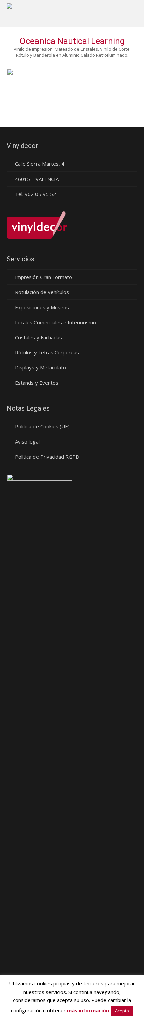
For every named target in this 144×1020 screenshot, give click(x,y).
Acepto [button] (122, 1011)
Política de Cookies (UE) (42, 426)
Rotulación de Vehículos (42, 292)
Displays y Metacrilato (40, 367)
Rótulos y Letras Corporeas (47, 352)
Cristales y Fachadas (38, 337)
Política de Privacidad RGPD (47, 456)
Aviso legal (27, 441)
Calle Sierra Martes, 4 (39, 163)
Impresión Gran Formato (43, 277)
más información (88, 1010)
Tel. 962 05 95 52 (35, 194)
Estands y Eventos (36, 382)
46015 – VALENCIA (37, 179)
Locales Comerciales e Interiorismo (55, 322)
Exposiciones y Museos (42, 307)
